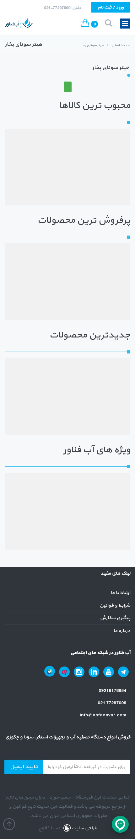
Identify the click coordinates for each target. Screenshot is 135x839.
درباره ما (121, 631)
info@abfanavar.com (103, 715)
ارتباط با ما (120, 593)
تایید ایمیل (24, 766)
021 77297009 (112, 703)
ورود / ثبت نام (111, 7)
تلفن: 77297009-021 (62, 8)
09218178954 (113, 690)
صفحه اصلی (120, 45)
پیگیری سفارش (115, 618)
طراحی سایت (84, 828)
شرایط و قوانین (115, 605)
